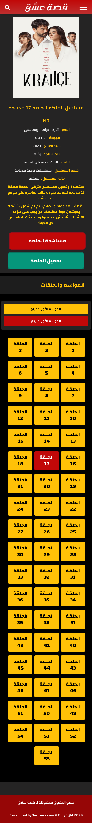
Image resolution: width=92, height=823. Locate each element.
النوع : (65, 130)
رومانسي (31, 130)
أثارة (55, 130)
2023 (37, 146)
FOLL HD (39, 138)
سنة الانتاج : (52, 146)
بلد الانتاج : (52, 154)
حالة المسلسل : (53, 179)
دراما (45, 130)
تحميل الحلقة (46, 260)
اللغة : (65, 162)
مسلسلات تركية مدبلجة (33, 170)
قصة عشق (46, 198)
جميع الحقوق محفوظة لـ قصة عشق (46, 802)
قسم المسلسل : (66, 170)
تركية (38, 154)
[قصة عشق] (46, 7)
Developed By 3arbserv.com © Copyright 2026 (46, 815)
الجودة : (54, 138)
